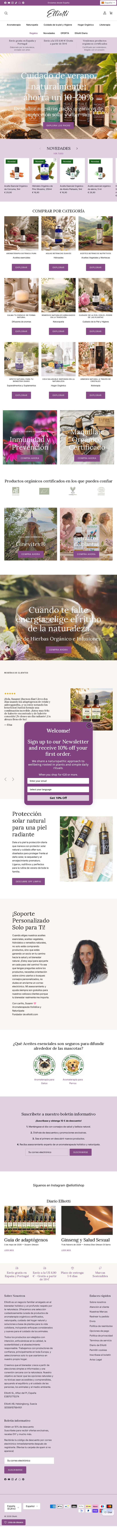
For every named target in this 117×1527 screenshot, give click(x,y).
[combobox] (57, 789)
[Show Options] (86, 789)
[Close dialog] (89, 725)
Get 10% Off (58, 798)
